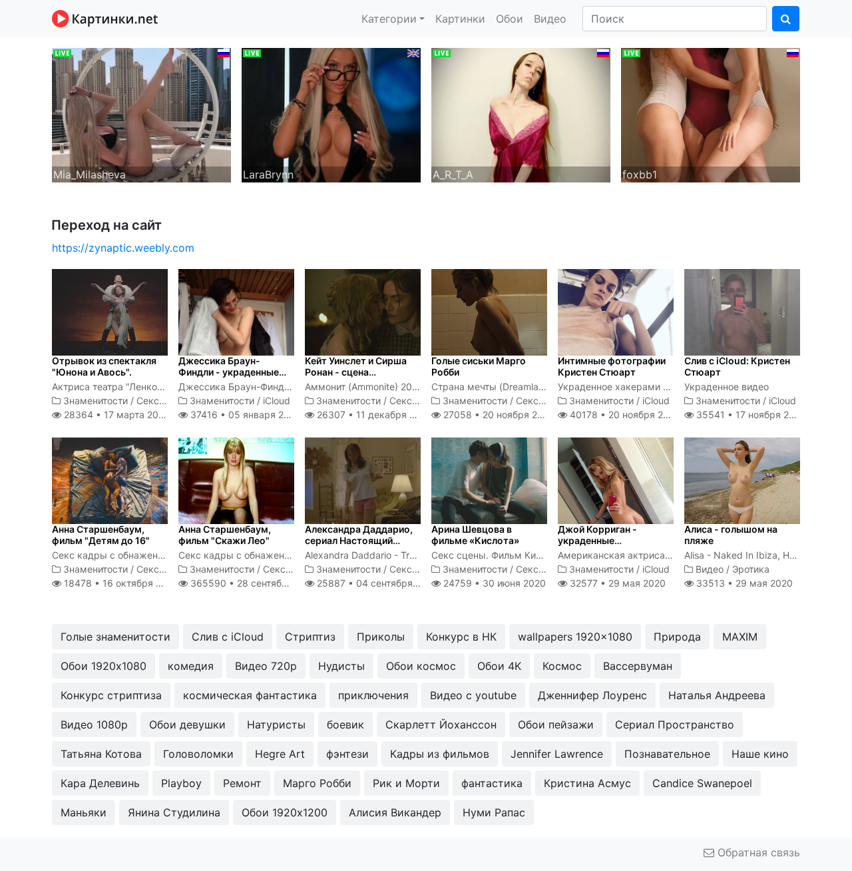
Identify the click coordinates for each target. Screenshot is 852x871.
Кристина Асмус (587, 783)
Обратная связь (757, 852)
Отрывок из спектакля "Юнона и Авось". (104, 366)
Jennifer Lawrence (557, 753)
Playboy (181, 783)
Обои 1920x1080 (103, 666)
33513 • (743, 583)
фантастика (492, 783)
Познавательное (667, 753)
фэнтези (347, 753)
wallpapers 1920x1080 (575, 636)
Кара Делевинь (100, 783)
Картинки (460, 18)
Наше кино (760, 753)
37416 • (244, 414)
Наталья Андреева (716, 695)
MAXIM (739, 636)
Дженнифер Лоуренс (592, 695)
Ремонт (242, 783)
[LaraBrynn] (331, 114)
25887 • (376, 583)
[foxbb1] (710, 114)
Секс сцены (163, 400)
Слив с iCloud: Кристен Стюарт (737, 366)
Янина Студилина (174, 812)
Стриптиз (310, 636)
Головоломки (198, 753)
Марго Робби (317, 783)
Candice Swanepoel (702, 783)
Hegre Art (280, 753)
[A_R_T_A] (520, 114)
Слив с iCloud (228, 636)
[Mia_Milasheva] (141, 114)
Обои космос (421, 666)
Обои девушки (187, 724)
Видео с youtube (473, 695)
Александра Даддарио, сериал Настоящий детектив (359, 540)
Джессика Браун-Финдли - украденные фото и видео (228, 372)
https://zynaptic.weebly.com (123, 247)
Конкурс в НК (461, 636)
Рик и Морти (406, 783)
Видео (550, 18)
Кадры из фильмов (439, 753)
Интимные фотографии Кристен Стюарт (612, 366)
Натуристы (276, 724)
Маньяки (83, 812)
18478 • (119, 583)
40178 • (623, 414)
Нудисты (341, 666)
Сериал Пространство (674, 724)
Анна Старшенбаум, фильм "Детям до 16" (101, 534)
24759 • (493, 583)
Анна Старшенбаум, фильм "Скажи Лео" (224, 534)
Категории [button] (389, 18)
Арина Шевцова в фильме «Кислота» (475, 534)
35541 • (750, 414)
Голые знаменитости (115, 636)
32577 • (616, 583)
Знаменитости (95, 400)
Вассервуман (637, 666)
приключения (373, 695)
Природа (677, 636)
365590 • (253, 583)
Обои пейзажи (556, 724)
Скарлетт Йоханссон (441, 724)
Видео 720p (266, 666)
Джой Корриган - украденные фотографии (597, 540)
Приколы (381, 636)
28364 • (114, 414)
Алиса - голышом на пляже (730, 534)
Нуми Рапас (494, 812)
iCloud (276, 400)
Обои (509, 18)
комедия (191, 666)
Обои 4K (499, 666)
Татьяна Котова (101, 753)
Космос (562, 666)
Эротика (750, 569)
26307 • (373, 414)
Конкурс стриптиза (111, 695)
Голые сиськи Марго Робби (478, 366)
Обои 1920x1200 (284, 812)
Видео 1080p (94, 724)
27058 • (497, 414)
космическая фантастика (250, 695)
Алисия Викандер (395, 812)
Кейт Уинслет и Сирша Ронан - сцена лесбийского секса (356, 372)
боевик (345, 724)
